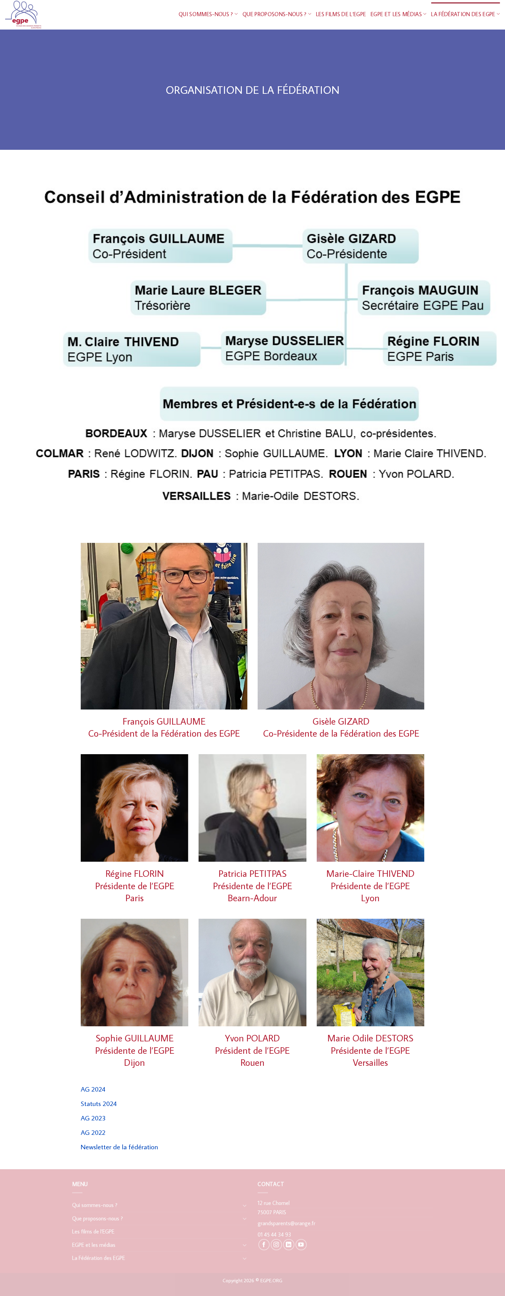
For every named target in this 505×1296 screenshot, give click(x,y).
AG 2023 (93, 1117)
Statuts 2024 (99, 1103)
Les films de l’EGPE (341, 14)
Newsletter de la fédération (119, 1146)
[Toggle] (244, 1205)
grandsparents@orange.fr (286, 1223)
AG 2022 (93, 1132)
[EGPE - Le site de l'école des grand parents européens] (43, 15)
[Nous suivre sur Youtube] (301, 1244)
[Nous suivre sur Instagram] (276, 1244)
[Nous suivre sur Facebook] (264, 1244)
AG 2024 (93, 1088)
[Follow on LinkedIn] (288, 1244)
